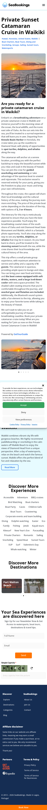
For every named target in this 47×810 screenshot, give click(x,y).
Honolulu (13, 38)
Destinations (8, 704)
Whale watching (18, 549)
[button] (43, 385)
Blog (5, 715)
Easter (35, 521)
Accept (23, 405)
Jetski (26, 525)
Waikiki (34, 38)
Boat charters (32, 502)
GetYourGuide (21, 334)
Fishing (16, 525)
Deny (23, 412)
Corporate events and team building (23, 516)
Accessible (9, 497)
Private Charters (12, 535)
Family (6, 525)
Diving (5, 521)
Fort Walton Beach (11, 583)
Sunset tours (32, 45)
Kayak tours (38, 525)
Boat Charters (8, 42)
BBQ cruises (37, 497)
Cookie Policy (14, 424)
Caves (22, 506)
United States (24, 38)
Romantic (28, 535)
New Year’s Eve (22, 530)
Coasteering (31, 511)
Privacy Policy (25, 424)
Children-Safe (35, 506)
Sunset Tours (37, 540)
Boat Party (10, 506)
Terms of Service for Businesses (31, 776)
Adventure (22, 497)
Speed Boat (22, 540)
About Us (28, 699)
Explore (6, 699)
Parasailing (38, 530)
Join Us (27, 704)
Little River (33, 582)
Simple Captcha (8, 663)
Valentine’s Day (31, 544)
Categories (8, 710)
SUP (10, 544)
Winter (33, 549)
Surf (18, 544)
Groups (15, 45)
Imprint (34, 424)
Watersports (7, 48)
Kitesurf (7, 530)
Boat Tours (20, 42)
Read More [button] (10, 467)
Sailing (23, 45)
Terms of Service (31, 770)
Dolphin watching (20, 521)
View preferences (24, 419)
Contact (27, 710)
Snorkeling (8, 540)
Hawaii (5, 38)
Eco (43, 521)
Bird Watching (15, 502)
